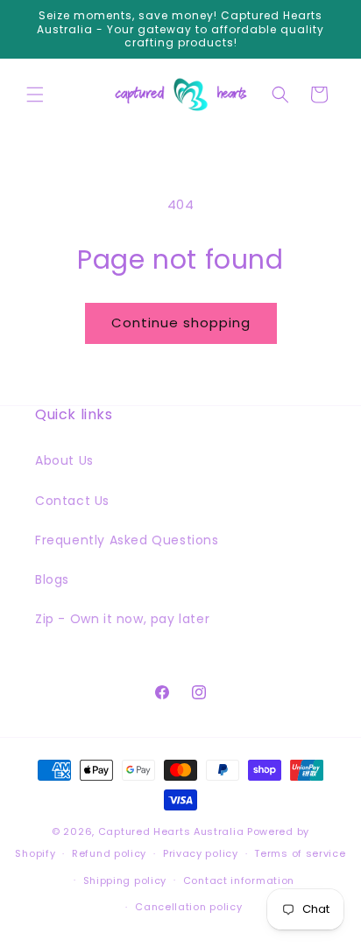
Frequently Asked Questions (127, 540)
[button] (35, 94)
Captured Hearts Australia (171, 831)
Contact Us (72, 500)
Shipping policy (125, 880)
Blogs (52, 579)
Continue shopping (181, 322)
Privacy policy (200, 853)
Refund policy (109, 853)
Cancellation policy (188, 907)
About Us (64, 460)
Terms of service (299, 853)
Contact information (238, 880)
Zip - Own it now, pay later (122, 619)
